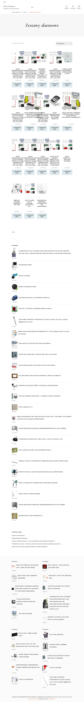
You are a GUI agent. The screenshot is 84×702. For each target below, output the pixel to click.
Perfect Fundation (9, 6)
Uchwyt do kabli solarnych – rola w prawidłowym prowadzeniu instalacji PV (33, 541)
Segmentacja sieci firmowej (19, 538)
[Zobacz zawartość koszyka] (78, 7)
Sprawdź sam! (17, 84)
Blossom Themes (34, 699)
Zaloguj (72, 8)
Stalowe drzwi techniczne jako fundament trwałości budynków (30, 547)
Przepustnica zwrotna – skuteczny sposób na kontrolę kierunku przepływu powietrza (36, 544)
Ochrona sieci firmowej (18, 535)
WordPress (52, 699)
